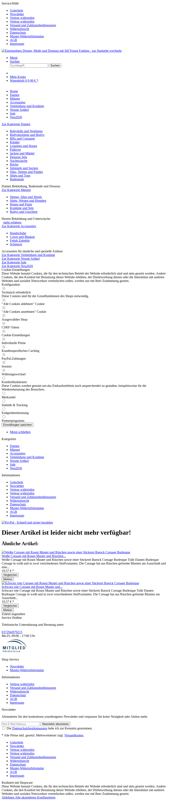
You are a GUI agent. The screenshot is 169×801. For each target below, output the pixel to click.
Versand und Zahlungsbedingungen (33, 25)
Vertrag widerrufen (22, 18)
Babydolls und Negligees (26, 131)
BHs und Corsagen (22, 138)
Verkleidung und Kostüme (27, 457)
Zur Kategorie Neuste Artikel (21, 258)
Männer (15, 449)
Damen (14, 446)
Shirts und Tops (20, 175)
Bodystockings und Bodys (27, 135)
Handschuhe (18, 233)
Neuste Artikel (19, 461)
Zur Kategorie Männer (16, 190)
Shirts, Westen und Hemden (28, 200)
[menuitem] (88, 10)
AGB (13, 40)
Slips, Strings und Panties (26, 172)
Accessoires (17, 453)
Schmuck (16, 244)
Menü (14, 57)
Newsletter (17, 14)
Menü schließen (20, 432)
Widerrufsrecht (19, 29)
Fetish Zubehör (20, 240)
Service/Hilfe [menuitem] (29, 23)
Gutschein (16, 10)
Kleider (15, 142)
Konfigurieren (46, 797)
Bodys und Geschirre (24, 211)
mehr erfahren (12, 222)
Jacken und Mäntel (22, 153)
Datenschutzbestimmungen (29, 728)
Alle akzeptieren (26, 797)
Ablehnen (8, 797)
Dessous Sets (18, 157)
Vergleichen (10, 574)
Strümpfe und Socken (24, 168)
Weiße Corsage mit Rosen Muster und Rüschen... (34, 556)
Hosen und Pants (21, 204)
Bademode (17, 179)
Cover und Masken (22, 237)
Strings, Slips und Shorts (26, 197)
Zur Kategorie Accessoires (19, 226)
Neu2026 (16, 468)
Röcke (14, 164)
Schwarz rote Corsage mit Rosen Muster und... (32, 587)
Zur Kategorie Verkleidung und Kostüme (28, 255)
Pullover (15, 149)
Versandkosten (73, 735)
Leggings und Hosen (23, 146)
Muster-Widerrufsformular (27, 36)
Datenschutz (18, 32)
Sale (12, 464)
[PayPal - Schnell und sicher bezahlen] (27, 522)
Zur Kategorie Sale (14, 262)
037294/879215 (12, 632)
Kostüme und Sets (22, 208)
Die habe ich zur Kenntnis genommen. (50, 728)
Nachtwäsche (18, 160)
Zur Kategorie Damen (16, 124)
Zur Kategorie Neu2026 (17, 266)
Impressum (17, 43)
